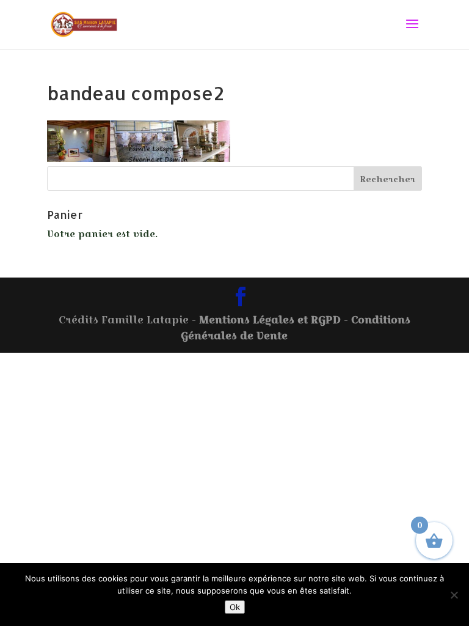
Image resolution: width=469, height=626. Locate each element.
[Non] (454, 595)
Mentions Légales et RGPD (270, 319)
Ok (235, 607)
